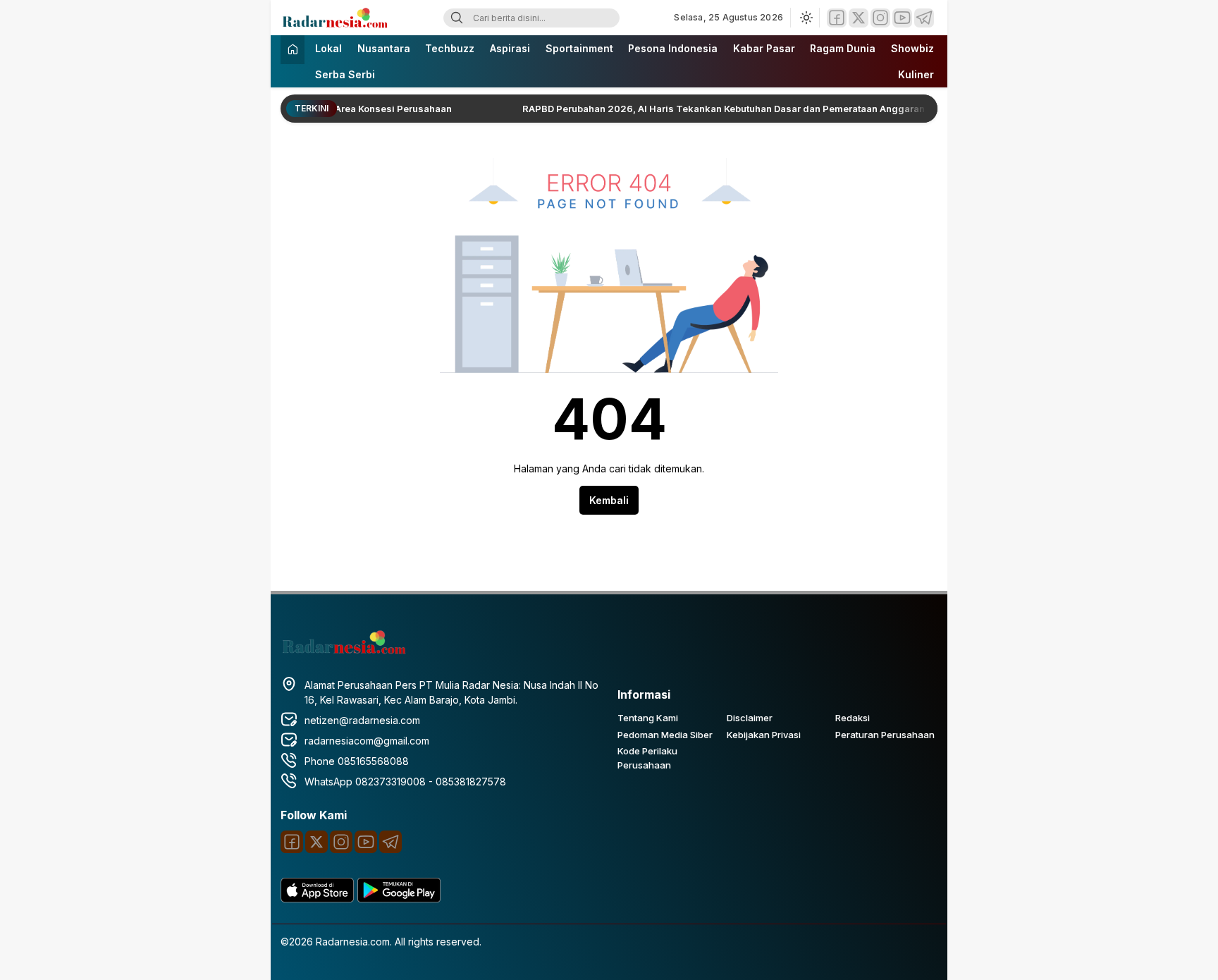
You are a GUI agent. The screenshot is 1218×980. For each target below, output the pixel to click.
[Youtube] (902, 17)
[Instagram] (880, 17)
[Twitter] (858, 17)
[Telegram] (924, 17)
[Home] (292, 49)
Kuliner (916, 74)
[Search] (456, 18)
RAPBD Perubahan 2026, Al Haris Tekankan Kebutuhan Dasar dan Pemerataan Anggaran (697, 108)
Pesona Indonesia (673, 48)
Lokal (328, 48)
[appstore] (317, 899)
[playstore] (399, 899)
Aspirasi (510, 48)
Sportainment (579, 48)
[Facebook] (837, 17)
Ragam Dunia (842, 48)
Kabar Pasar (764, 48)
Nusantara (383, 48)
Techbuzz (449, 48)
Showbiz (912, 48)
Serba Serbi (345, 74)
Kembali (609, 500)
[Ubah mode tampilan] (805, 17)
